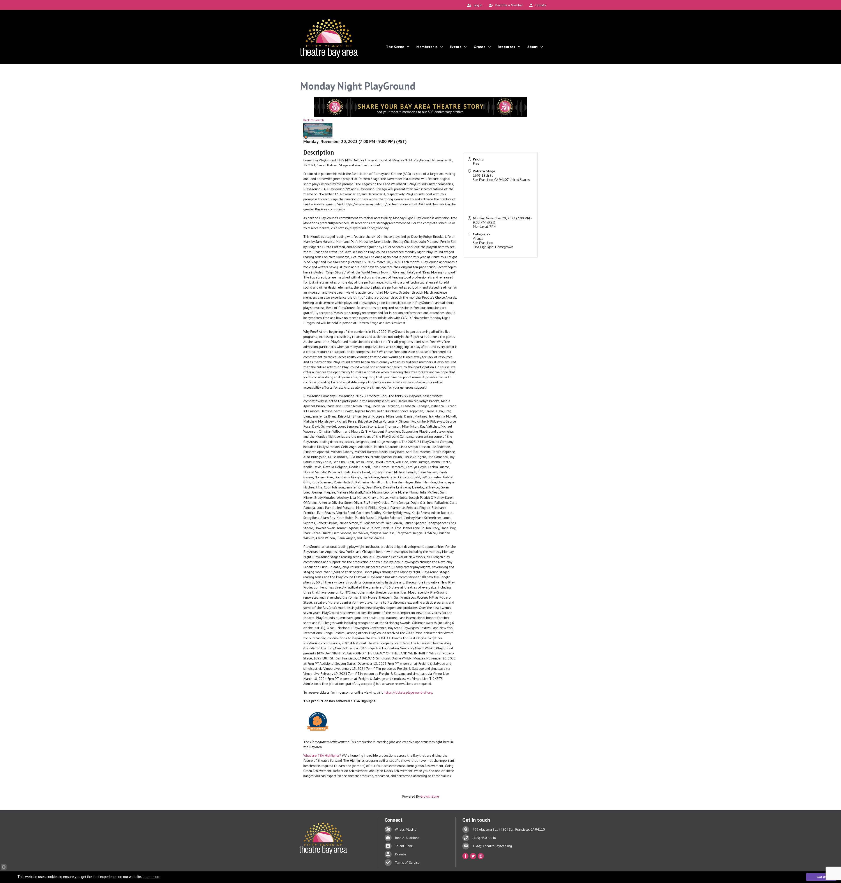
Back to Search (313, 120)
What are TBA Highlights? (322, 755)
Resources (506, 46)
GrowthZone (429, 796)
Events (456, 46)
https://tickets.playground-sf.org (408, 692)
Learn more (151, 877)
